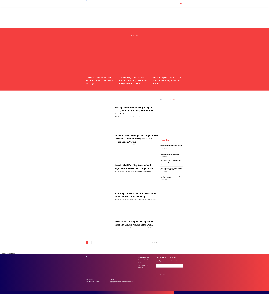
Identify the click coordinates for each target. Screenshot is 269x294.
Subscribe (169, 269)
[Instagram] (160, 275)
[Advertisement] (134, 17)
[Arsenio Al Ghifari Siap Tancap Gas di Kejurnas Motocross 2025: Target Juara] (98, 168)
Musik (129, 39)
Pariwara (112, 279)
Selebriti (140, 39)
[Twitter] (164, 275)
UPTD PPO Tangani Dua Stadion (93, 281)
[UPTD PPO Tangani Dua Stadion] (97, 269)
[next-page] (92, 242)
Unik (146, 39)
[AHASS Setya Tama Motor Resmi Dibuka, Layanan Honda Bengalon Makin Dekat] (134, 59)
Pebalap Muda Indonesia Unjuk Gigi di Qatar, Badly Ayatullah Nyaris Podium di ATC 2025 (134, 110)
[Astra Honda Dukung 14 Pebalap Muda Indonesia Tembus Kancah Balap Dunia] (98, 224)
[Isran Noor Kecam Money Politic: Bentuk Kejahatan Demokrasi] (121, 269)
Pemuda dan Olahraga (90, 279)
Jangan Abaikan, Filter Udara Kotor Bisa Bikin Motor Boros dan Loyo (99, 80)
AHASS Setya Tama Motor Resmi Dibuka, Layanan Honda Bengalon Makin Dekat (133, 80)
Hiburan (123, 39)
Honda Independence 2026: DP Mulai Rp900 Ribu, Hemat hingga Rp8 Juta (168, 80)
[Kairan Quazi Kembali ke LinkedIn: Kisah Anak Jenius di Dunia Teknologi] (98, 196)
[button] (181, 3)
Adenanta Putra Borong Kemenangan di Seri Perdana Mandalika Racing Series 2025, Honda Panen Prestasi (136, 138)
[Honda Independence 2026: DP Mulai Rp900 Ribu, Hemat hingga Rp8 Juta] (168, 59)
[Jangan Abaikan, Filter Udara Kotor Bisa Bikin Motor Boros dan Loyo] (101, 59)
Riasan (134, 39)
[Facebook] (157, 275)
